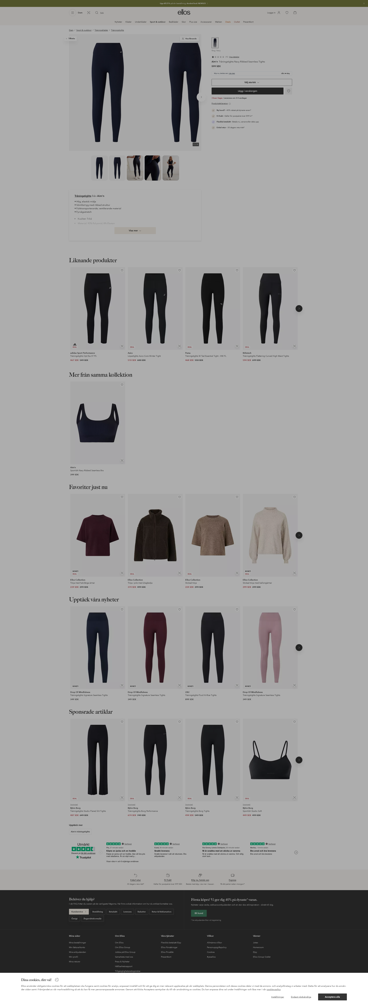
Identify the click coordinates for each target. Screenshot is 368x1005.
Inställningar (277, 997)
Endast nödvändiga (301, 997)
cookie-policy (274, 989)
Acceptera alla (332, 997)
